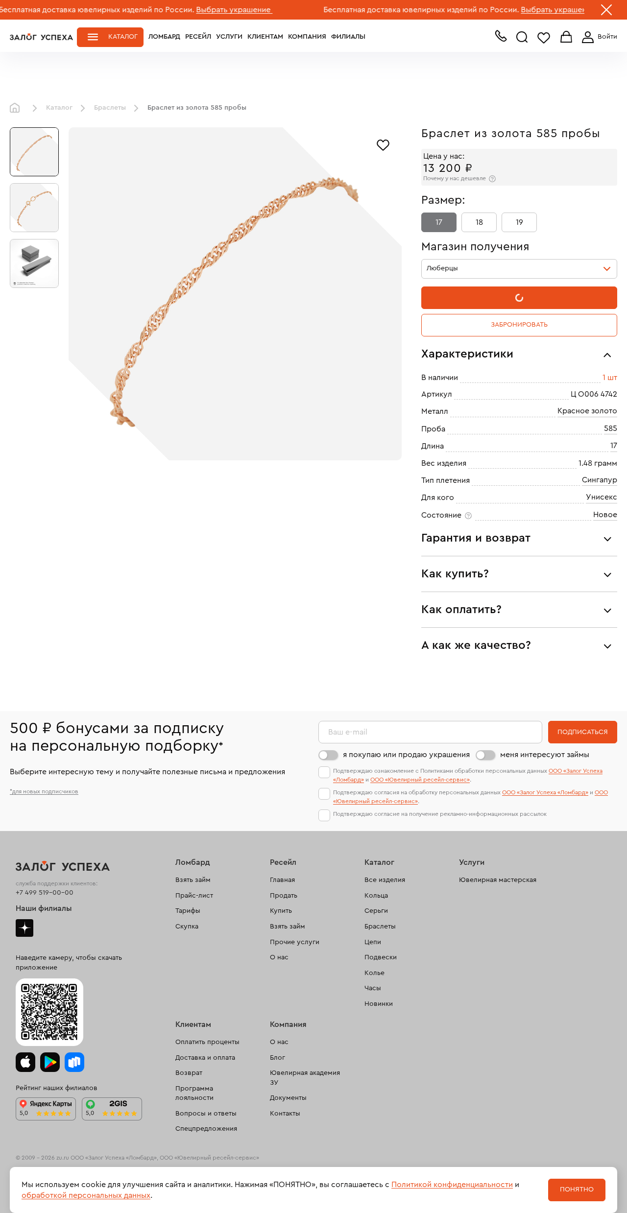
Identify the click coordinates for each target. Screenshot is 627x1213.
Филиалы (348, 36)
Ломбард (164, 36)
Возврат (188, 1073)
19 (519, 222)
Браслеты (110, 107)
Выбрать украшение (204, 10)
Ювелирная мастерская (497, 880)
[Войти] (597, 37)
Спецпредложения (206, 1128)
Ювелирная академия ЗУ (305, 1078)
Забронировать (519, 324)
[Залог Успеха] (41, 37)
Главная (17, 108)
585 (610, 428)
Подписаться (582, 732)
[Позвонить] (500, 38)
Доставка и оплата (205, 1057)
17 (438, 222)
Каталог (123, 36)
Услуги (229, 36)
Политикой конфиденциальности (452, 1185)
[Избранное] (383, 144)
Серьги (376, 910)
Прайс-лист (194, 895)
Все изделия (384, 880)
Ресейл (198, 36)
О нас (279, 957)
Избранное (544, 37)
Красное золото (587, 411)
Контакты (285, 1113)
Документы (288, 1097)
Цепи (372, 942)
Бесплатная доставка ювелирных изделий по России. (391, 10)
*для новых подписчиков (44, 791)
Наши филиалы (44, 908)
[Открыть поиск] (522, 37)
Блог (277, 1057)
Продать (283, 895)
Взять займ (193, 880)
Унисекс (601, 497)
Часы (372, 988)
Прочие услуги (294, 942)
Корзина (566, 37)
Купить (281, 910)
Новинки (378, 1003)
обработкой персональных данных (86, 1195)
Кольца (376, 895)
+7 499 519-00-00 (44, 892)
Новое (605, 515)
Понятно (577, 1189)
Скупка (186, 926)
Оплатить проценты (207, 1042)
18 (479, 222)
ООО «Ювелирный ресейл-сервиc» (420, 780)
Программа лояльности (194, 1093)
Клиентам (265, 36)
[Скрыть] (606, 11)
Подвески (380, 957)
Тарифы (187, 910)
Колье (374, 973)
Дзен (24, 928)
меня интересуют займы (544, 755)
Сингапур (599, 480)
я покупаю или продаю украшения (406, 755)
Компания (307, 36)
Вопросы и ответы (206, 1113)
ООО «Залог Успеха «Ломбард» (545, 792)
